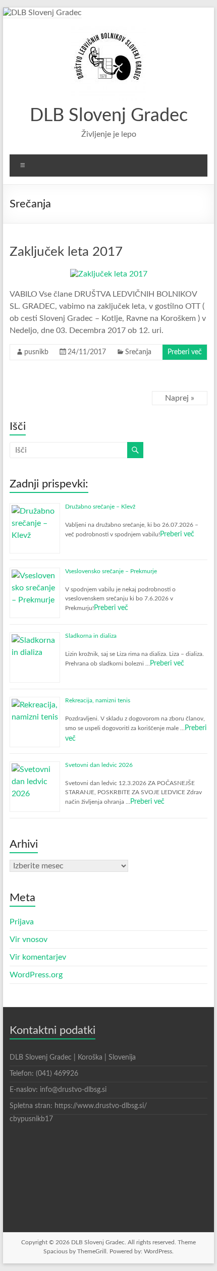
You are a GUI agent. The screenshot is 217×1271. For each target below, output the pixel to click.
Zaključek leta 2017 (66, 251)
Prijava (22, 922)
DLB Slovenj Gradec (109, 115)
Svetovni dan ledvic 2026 (99, 765)
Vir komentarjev (38, 957)
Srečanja (138, 352)
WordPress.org (36, 975)
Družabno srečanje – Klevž (100, 507)
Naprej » (179, 398)
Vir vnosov (28, 939)
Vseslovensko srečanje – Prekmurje (111, 571)
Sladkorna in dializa (91, 636)
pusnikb (36, 352)
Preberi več (185, 352)
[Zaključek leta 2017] (108, 274)
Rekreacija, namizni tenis (97, 700)
